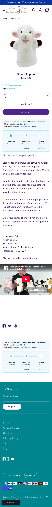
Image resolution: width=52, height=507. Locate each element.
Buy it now (26, 112)
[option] (26, 45)
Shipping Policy (10, 438)
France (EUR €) (11, 475)
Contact (6, 443)
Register (12, 406)
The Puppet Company (13, 85)
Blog (5, 448)
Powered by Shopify (17, 500)
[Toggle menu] (3, 9)
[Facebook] (4, 459)
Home (5, 18)
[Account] (40, 9)
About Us (7, 433)
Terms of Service (11, 428)
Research (7, 423)
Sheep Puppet (15, 18)
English (29, 475)
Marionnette (11, 88)
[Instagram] (8, 459)
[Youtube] (12, 459)
